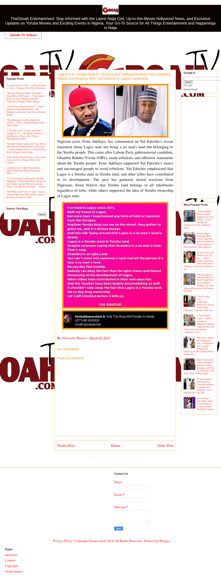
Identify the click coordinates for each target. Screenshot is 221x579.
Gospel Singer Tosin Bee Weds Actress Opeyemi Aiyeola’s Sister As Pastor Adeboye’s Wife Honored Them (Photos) (199, 240)
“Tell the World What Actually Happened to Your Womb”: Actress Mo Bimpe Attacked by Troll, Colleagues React (199, 219)
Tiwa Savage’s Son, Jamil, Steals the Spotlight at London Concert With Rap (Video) (205, 404)
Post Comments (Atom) (124, 457)
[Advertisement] (112, 50)
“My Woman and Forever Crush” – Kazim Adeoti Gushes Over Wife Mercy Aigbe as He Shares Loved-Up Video (25, 194)
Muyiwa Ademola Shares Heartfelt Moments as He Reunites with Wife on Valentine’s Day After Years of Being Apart (199, 366)
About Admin (14, 571)
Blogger (164, 541)
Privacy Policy (62, 541)
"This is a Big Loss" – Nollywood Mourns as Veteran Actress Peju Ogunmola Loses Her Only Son (199, 303)
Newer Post (66, 445)
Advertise (11, 555)
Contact (10, 560)
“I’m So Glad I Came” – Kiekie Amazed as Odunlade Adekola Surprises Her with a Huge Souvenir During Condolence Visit (199, 324)
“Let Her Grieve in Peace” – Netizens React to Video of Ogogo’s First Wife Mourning (26, 87)
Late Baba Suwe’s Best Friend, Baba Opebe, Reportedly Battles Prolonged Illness (23, 170)
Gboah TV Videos (23, 35)
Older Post (165, 445)
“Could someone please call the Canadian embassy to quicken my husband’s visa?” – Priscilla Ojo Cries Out (199, 385)
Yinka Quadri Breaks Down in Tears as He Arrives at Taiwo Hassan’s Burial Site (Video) (25, 160)
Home (116, 445)
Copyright (11, 566)
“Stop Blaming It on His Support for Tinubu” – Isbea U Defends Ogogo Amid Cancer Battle (25, 122)
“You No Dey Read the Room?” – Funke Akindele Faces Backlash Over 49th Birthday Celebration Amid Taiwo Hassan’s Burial (26, 110)
